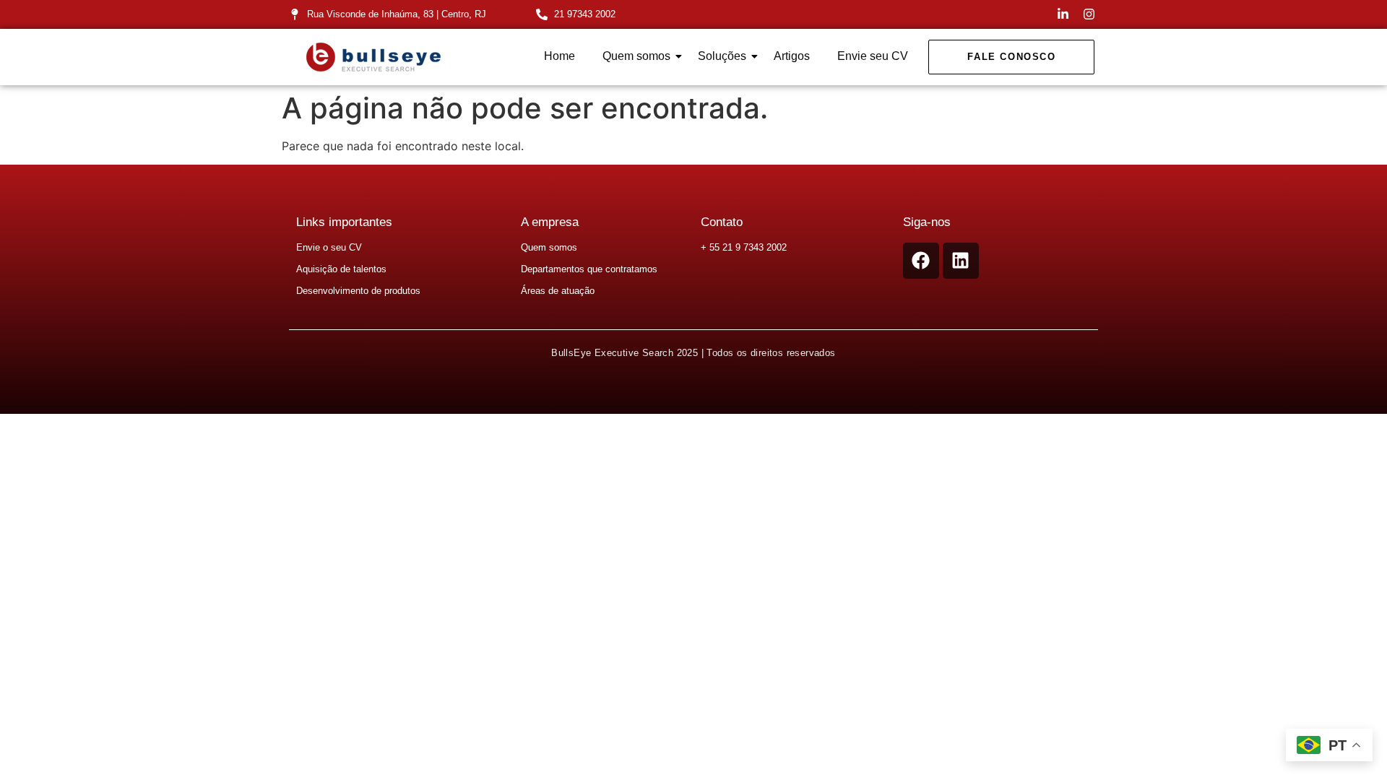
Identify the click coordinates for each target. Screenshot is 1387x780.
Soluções (722, 56)
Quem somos (636, 56)
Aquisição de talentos (341, 269)
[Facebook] (921, 261)
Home (559, 56)
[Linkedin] (961, 261)
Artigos (792, 56)
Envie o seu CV (329, 247)
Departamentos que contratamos (589, 269)
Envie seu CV (872, 56)
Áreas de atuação (558, 290)
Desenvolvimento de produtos (358, 290)
